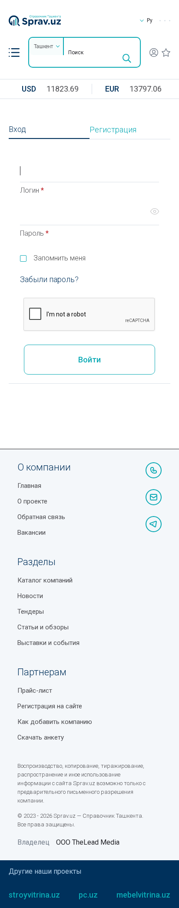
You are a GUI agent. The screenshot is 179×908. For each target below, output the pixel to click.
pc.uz (88, 894)
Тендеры (30, 611)
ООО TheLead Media (87, 842)
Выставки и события (48, 643)
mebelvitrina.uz (143, 894)
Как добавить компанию (54, 722)
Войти (89, 359)
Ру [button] (149, 20)
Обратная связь (41, 517)
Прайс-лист (34, 690)
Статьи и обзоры (43, 627)
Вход (17, 129)
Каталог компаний (45, 580)
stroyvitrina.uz (34, 894)
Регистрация (113, 129)
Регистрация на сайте (49, 706)
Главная (29, 486)
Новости (30, 596)
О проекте (32, 501)
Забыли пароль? (49, 279)
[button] (14, 52)
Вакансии (31, 532)
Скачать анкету (40, 737)
